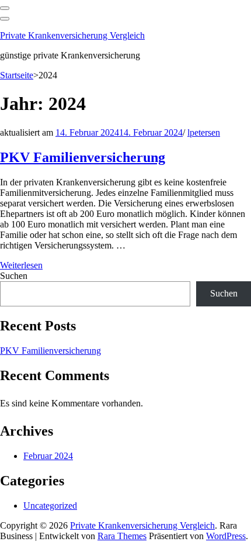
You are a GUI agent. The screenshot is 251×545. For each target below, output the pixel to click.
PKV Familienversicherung (82, 157)
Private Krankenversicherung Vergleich (72, 35)
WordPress (226, 536)
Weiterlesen (21, 265)
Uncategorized (50, 505)
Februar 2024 (48, 456)
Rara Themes (122, 536)
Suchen (13, 276)
